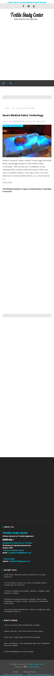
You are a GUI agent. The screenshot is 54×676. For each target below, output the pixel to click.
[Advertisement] (27, 51)
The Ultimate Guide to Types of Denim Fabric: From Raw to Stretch (25, 584)
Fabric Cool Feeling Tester (39, 674)
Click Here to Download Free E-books (27, 2)
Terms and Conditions (13, 674)
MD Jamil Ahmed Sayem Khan (25, 121)
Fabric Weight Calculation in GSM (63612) (23, 631)
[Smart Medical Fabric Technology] (27, 141)
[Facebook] (23, 6)
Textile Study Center (36, 664)
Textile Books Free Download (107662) (22, 625)
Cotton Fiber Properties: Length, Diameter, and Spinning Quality (27, 611)
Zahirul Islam (34, 667)
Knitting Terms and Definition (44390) (22, 637)
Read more (7, 182)
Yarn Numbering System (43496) (19, 652)
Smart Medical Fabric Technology (23, 115)
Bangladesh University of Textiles (17, 543)
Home (15, 672)
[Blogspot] (34, 6)
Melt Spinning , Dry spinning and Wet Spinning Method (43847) (27, 644)
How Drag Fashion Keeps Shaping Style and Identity (25, 576)
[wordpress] (28, 6)
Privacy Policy (30, 672)
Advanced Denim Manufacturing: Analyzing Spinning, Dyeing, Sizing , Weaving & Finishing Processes (26, 601)
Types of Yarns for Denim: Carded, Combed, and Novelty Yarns (27, 592)
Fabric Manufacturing (13, 126)
